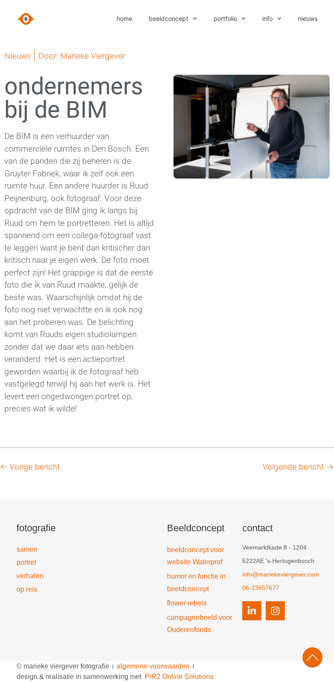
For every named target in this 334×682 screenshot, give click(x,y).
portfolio (225, 18)
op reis (27, 589)
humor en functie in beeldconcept (196, 583)
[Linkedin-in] (251, 610)
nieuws (307, 18)
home (124, 18)
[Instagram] (275, 610)
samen (27, 549)
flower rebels (187, 603)
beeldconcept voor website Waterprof (195, 556)
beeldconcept (168, 18)
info (267, 18)
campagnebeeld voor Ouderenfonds (199, 624)
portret (26, 562)
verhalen (30, 575)
